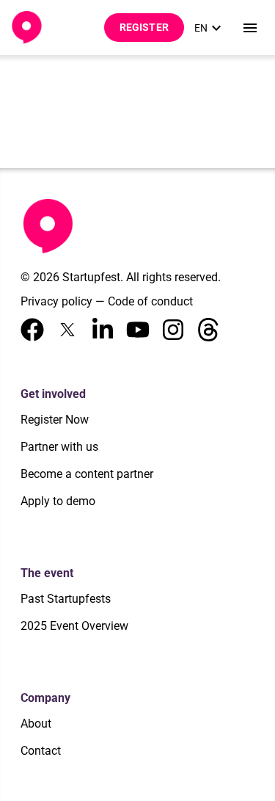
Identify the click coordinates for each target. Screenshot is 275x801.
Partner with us (59, 447)
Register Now (55, 420)
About (36, 724)
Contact (41, 751)
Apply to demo (58, 501)
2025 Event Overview (74, 626)
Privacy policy (56, 301)
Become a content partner (87, 474)
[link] (209, 28)
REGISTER (144, 27)
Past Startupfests (66, 599)
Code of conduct (150, 301)
